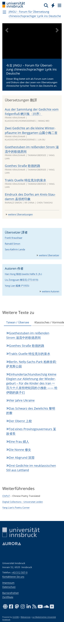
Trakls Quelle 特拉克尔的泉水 (25, 180)
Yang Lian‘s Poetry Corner (16, 507)
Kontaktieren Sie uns (13, 576)
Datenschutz (9, 586)
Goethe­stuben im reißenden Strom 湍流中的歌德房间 (27, 335)
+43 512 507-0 (19, 572)
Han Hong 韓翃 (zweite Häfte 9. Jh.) (23, 274)
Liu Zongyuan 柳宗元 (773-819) (21, 279)
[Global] (52, 4)
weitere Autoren (50, 291)
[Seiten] (59, 5)
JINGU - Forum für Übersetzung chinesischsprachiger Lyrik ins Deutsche (35, 14)
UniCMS (15, 617)
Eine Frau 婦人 (19, 441)
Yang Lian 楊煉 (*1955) (17, 285)
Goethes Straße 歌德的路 (22, 166)
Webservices (25, 617)
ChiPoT (6, 495)
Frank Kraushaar (13, 237)
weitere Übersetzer (49, 255)
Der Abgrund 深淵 (21, 457)
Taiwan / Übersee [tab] (17, 322)
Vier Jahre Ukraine (22, 400)
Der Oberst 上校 (20, 421)
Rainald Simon (12, 243)
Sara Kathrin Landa (15, 249)
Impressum (8, 582)
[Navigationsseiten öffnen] (4, 12)
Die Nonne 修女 (20, 450)
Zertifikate (7, 597)
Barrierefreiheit (10, 592)
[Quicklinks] (53, 5)
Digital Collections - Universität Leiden (22, 501)
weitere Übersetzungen (20, 214)
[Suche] (46, 5)
